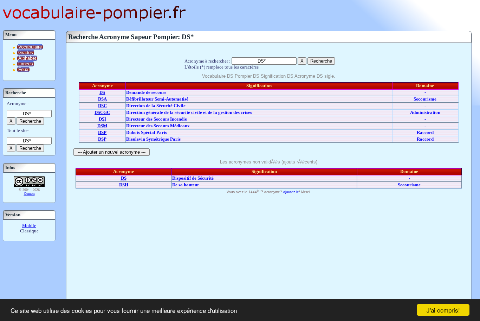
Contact (29, 193)
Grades (25, 52)
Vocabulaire (30, 47)
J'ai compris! (443, 310)
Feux (23, 69)
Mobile (29, 225)
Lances (25, 63)
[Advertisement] (268, 248)
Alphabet (27, 58)
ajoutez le (291, 192)
